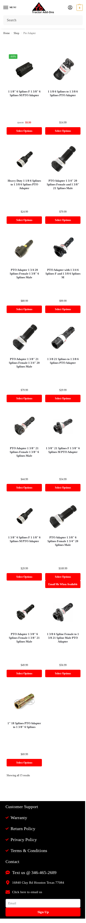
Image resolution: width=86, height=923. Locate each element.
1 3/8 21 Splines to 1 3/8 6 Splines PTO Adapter (63, 360)
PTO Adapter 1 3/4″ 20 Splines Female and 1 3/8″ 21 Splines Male (63, 184)
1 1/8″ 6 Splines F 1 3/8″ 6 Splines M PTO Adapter (24, 93)
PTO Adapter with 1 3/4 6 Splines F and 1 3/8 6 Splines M (62, 273)
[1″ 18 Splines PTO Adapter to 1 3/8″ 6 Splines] (24, 701)
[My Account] (70, 8)
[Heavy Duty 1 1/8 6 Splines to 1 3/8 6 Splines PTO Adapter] (24, 158)
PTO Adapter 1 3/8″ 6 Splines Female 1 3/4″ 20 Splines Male (62, 541)
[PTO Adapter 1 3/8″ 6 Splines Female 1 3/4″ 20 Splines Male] (62, 515)
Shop (16, 33)
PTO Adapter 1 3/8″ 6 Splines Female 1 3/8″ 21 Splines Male (24, 637)
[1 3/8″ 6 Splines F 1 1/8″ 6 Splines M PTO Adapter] (24, 515)
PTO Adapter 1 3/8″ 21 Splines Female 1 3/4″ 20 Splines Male (24, 362)
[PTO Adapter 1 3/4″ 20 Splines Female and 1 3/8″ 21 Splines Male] (62, 158)
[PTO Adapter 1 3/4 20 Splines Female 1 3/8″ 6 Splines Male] (24, 248)
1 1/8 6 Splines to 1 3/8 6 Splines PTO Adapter (63, 93)
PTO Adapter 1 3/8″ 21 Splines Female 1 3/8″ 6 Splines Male (24, 452)
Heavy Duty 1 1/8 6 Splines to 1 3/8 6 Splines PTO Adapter (24, 184)
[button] (79, 8)
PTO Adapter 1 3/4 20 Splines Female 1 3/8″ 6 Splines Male (24, 273)
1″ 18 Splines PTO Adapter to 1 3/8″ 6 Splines (24, 725)
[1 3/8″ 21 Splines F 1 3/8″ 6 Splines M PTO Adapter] (62, 426)
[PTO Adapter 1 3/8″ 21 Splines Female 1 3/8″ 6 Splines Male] (24, 426)
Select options (24, 130)
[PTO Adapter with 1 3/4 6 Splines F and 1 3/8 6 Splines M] (62, 248)
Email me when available (62, 584)
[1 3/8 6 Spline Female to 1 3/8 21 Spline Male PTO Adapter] (62, 612)
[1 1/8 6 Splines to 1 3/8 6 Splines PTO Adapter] (62, 69)
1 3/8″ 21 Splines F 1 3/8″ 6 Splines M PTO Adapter (63, 450)
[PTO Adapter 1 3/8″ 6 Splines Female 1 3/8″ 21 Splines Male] (24, 612)
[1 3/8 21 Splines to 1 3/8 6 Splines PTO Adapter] (62, 337)
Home (6, 33)
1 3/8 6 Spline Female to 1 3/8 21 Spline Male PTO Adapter (63, 637)
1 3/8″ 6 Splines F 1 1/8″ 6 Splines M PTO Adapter (24, 539)
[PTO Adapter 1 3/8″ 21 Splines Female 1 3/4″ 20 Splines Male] (24, 337)
